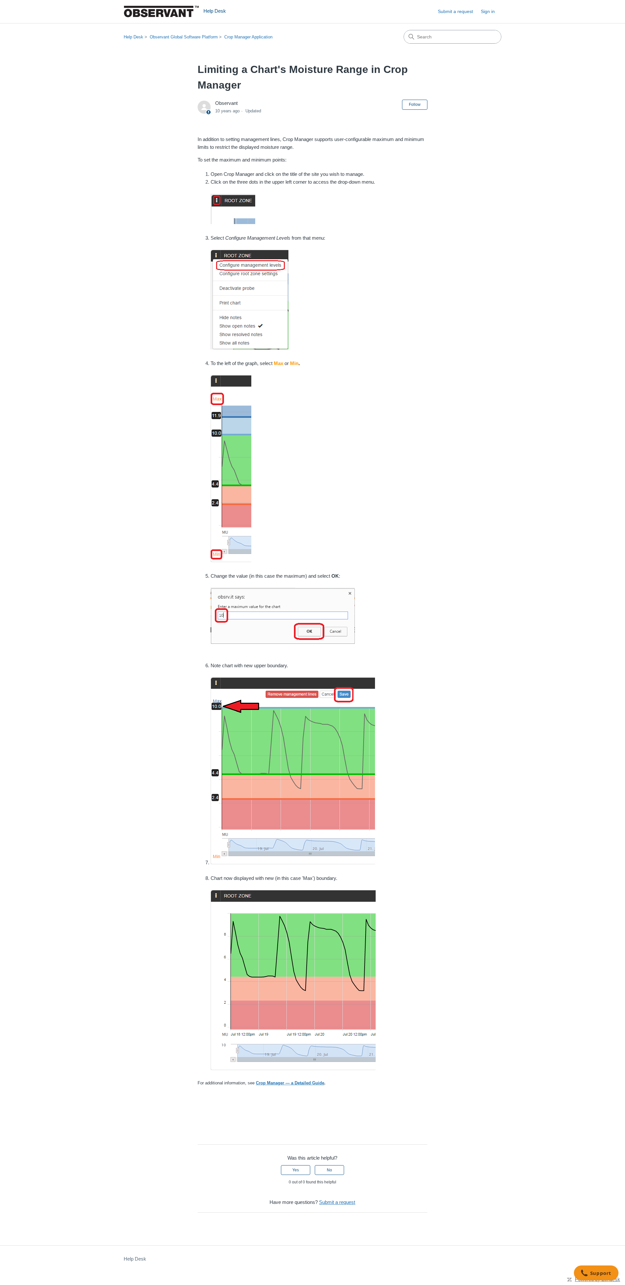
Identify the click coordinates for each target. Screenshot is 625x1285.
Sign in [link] (488, 11)
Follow (415, 104)
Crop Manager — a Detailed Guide (290, 1082)
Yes (295, 1170)
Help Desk (133, 37)
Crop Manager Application (248, 37)
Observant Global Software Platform (184, 37)
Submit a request (455, 11)
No (329, 1170)
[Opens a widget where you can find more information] (596, 1273)
